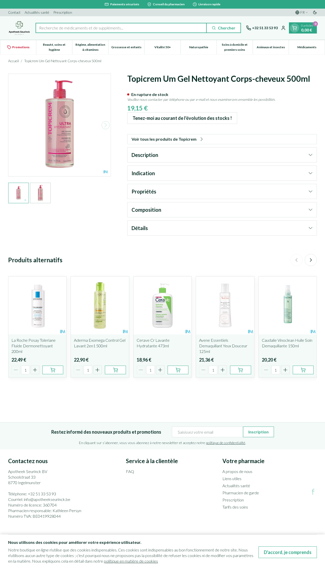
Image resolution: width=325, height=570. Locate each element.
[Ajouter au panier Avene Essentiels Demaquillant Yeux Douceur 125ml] (240, 370)
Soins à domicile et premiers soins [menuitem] (237, 47)
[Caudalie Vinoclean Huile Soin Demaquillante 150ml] (288, 305)
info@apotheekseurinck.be (47, 499)
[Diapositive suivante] (311, 260)
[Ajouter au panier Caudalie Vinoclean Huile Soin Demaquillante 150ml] (303, 370)
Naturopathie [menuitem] (203, 48)
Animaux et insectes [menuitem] (273, 48)
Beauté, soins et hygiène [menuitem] (57, 47)
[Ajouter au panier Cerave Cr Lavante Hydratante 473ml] (178, 370)
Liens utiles (231, 478)
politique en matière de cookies (131, 561)
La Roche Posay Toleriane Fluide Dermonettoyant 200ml (33, 346)
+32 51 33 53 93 (42, 493)
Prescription (62, 12)
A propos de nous (237, 471)
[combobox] (121, 28)
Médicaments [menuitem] (311, 48)
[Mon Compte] (283, 27)
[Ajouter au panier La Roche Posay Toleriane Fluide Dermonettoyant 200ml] (52, 370)
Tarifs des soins (235, 506)
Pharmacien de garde (240, 492)
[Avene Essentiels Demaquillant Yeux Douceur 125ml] (225, 305)
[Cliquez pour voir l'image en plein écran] (59, 125)
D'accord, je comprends (288, 552)
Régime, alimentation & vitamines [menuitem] (91, 47)
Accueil (13, 61)
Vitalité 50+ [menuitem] (167, 48)
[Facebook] (313, 492)
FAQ (130, 471)
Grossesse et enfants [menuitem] (127, 48)
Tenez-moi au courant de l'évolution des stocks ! (182, 118)
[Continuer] (106, 125)
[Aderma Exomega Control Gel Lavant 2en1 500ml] (100, 305)
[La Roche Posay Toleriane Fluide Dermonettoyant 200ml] (37, 305)
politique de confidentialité (225, 443)
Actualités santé (37, 12)
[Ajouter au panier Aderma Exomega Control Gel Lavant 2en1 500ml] (115, 370)
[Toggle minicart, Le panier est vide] (294, 27)
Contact (14, 12)
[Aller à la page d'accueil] (19, 28)
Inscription (258, 431)
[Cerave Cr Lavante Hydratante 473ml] (162, 305)
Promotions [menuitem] (20, 47)
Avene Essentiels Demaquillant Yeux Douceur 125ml (223, 346)
